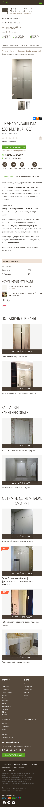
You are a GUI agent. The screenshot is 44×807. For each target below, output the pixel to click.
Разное (4, 715)
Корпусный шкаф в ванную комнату (18, 541)
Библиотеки (6, 706)
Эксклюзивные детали (27, 176)
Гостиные (24, 46)
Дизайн (4, 735)
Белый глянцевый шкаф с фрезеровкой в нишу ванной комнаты (17, 581)
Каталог (13, 51)
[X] (40, 118)
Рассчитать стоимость (19, 37)
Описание (8, 176)
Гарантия (5, 726)
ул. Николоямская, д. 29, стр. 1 (12, 27)
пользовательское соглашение (12, 790)
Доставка (5, 723)
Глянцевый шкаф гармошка (14, 356)
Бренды (26, 692)
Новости (27, 698)
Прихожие (14, 46)
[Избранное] (7, 2)
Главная (5, 51)
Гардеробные (36, 46)
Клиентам (6, 719)
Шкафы (4, 703)
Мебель (5, 46)
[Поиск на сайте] (3, 2)
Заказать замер (7, 37)
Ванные (21, 51)
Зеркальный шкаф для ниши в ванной (19, 393)
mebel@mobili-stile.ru (9, 32)
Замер (4, 729)
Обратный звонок (13, 158)
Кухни (4, 698)
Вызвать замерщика (14, 155)
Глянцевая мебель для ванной (16, 662)
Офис (4, 712)
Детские (5, 701)
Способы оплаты (8, 737)
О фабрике (28, 687)
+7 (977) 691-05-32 (11, 22)
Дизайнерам (30, 719)
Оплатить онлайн (35, 37)
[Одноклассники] (37, 118)
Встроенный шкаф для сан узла (16, 487)
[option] (22, 105)
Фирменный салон (11, 742)
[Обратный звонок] (10, 2)
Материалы (28, 689)
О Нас (26, 680)
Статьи (26, 695)
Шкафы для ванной (33, 51)
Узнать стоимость (14, 147)
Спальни (5, 709)
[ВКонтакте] (34, 118)
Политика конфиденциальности (13, 788)
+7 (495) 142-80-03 (11, 18)
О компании (28, 684)
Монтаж (5, 732)
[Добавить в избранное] (40, 138)
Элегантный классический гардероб (18, 450)
